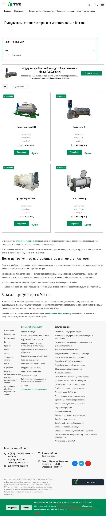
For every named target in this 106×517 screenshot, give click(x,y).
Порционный (16, 55)
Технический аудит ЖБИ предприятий (70, 404)
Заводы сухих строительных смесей (35, 335)
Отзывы (7, 364)
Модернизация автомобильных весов (70, 396)
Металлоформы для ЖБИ (65, 441)
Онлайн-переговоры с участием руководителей (74, 431)
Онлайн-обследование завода (67, 427)
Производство (9, 334)
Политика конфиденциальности (12, 372)
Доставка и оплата (8, 358)
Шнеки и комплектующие (31, 371)
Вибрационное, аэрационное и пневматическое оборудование (33, 380)
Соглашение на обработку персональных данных (10, 390)
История (7, 342)
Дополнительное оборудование (34, 389)
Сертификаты (9, 338)
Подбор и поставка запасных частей (69, 388)
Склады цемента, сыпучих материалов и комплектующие (33, 344)
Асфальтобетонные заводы (32, 339)
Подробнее (21, 152)
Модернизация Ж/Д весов (65, 392)
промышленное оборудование (57, 313)
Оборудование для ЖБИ (30, 367)
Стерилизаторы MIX (26, 127)
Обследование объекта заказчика (68, 369)
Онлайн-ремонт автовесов (65, 419)
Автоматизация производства (33, 364)
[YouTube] (88, 463)
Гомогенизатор (79, 198)
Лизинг (7, 353)
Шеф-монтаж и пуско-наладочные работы (72, 377)
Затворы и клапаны (29, 375)
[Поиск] (96, 4)
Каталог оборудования (31, 327)
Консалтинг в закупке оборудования (69, 357)
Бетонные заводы (28, 332)
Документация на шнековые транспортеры (72, 353)
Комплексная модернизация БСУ (68, 332)
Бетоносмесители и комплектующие (35, 356)
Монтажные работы (63, 373)
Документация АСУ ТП (63, 346)
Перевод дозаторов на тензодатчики (70, 384)
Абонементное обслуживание (67, 350)
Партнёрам (8, 367)
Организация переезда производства (70, 400)
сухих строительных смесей (27, 241)
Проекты (7, 346)
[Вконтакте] (75, 463)
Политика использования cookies (10, 380)
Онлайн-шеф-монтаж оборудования (69, 423)
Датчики (24, 385)
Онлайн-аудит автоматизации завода (70, 415)
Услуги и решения (63, 327)
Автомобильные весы (29, 360)
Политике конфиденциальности (69, 506)
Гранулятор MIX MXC (26, 198)
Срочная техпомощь (63, 411)
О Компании (9, 330)
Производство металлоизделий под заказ (71, 380)
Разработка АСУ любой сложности (68, 361)
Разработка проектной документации (70, 365)
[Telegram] (81, 463)
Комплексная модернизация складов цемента (73, 342)
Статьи (6, 350)
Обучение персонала (63, 407)
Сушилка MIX (79, 127)
